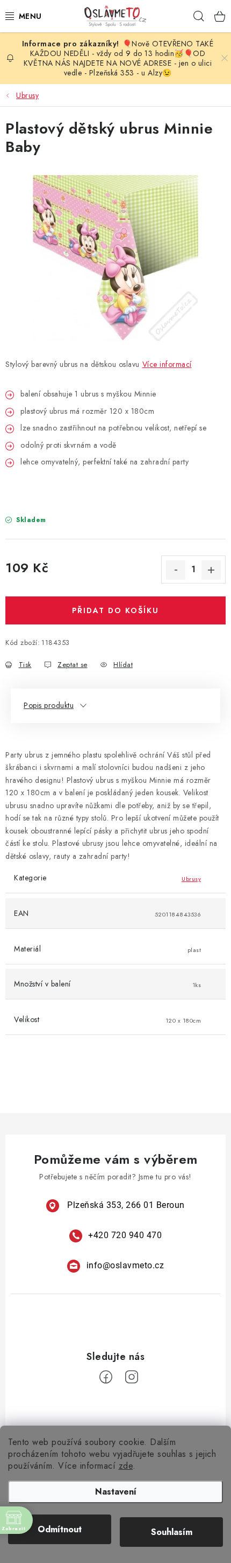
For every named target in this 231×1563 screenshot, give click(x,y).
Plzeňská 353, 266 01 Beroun (126, 1205)
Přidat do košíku (115, 610)
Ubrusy (191, 878)
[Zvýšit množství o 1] (211, 570)
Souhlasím (171, 1532)
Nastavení (115, 1491)
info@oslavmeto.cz (125, 1265)
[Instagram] (131, 1377)
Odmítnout (60, 1529)
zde (126, 1466)
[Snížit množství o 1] (175, 570)
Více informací (167, 364)
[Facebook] (105, 1377)
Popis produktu (49, 705)
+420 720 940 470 (125, 1235)
